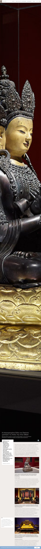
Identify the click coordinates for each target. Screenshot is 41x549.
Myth (13, 1)
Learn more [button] (25, 547)
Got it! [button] (37, 547)
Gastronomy (23, 1)
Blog (34, 1)
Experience (29, 1)
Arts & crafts (18, 1)
